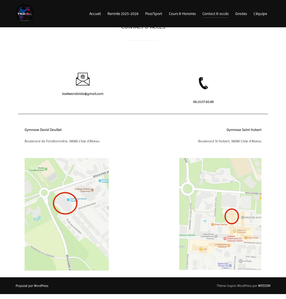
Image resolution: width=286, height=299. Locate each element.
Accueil (95, 13)
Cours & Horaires (182, 13)
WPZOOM (264, 286)
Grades (241, 13)
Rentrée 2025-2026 (123, 13)
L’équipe (260, 13)
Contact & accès (215, 13)
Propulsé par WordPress (32, 286)
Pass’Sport (153, 13)
